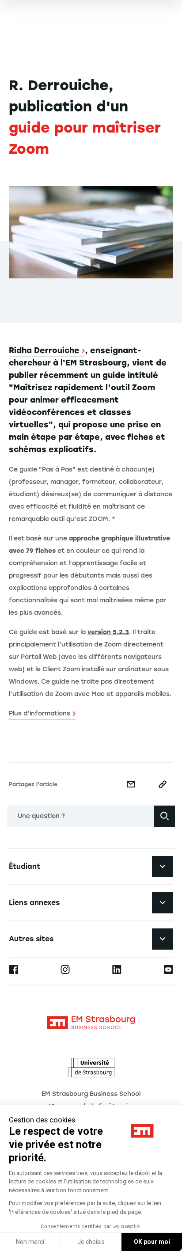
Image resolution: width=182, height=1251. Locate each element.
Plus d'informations (39, 713)
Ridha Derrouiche (44, 350)
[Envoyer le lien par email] (130, 784)
